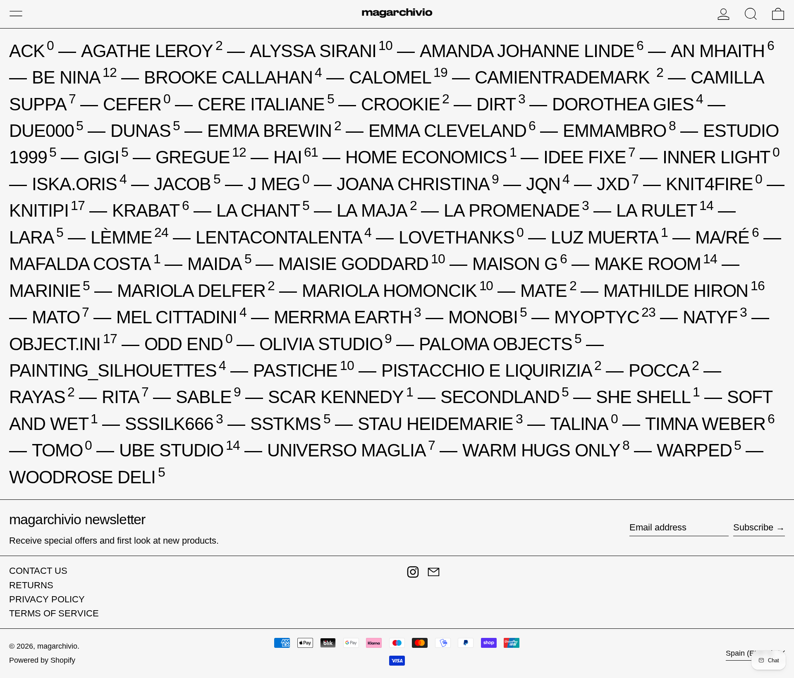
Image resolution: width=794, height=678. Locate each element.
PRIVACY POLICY (47, 599)
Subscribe (753, 527)
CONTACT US (38, 571)
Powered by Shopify (42, 660)
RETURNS (31, 585)
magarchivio (57, 646)
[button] (751, 13)
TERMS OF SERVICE (54, 613)
